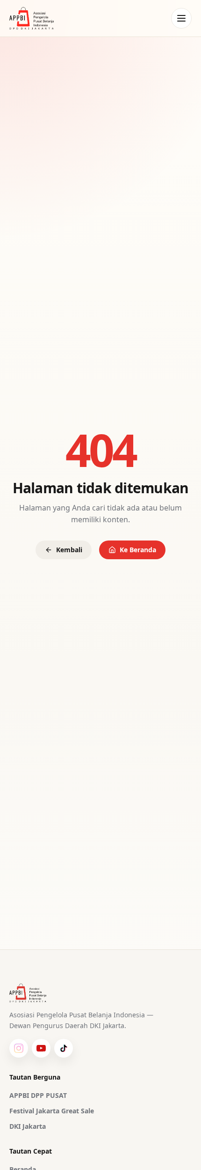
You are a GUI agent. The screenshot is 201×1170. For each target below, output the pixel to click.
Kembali (69, 549)
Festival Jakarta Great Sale (51, 1110)
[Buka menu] (181, 18)
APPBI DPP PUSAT (38, 1095)
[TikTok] (63, 1048)
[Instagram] (18, 1048)
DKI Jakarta (27, 1126)
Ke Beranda (138, 549)
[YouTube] (41, 1048)
